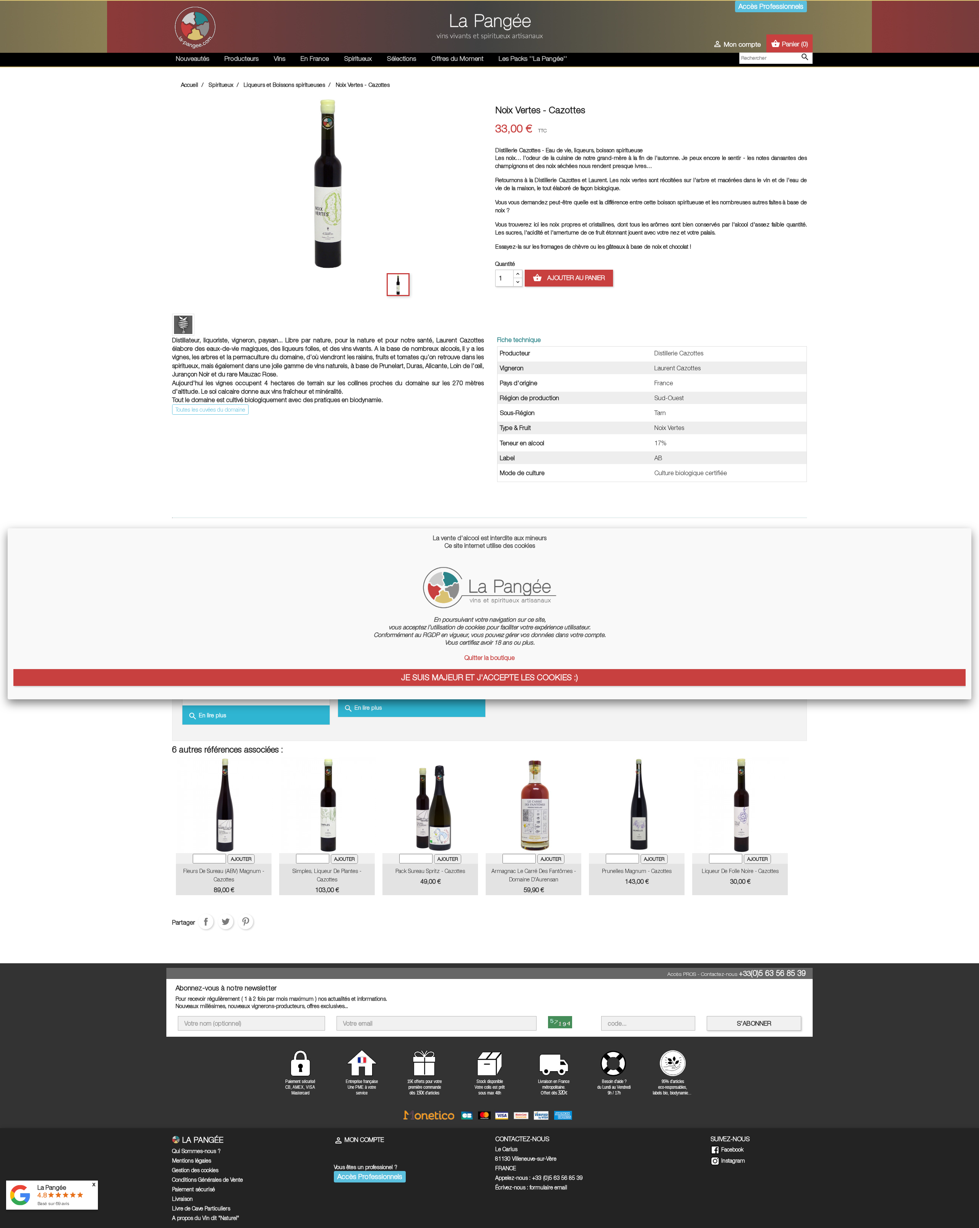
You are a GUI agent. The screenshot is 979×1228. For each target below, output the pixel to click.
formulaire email (548, 1187)
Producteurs (241, 58)
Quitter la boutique (489, 657)
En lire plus (207, 716)
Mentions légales (191, 1160)
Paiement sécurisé (193, 1189)
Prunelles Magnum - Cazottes (637, 871)
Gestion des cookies (195, 1170)
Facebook (731, 1149)
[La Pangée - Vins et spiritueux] (489, 30)
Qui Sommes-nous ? (196, 1151)
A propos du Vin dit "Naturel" (205, 1218)
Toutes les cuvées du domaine (210, 409)
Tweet (225, 921)
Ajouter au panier (569, 277)
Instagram (732, 1160)
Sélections (401, 58)
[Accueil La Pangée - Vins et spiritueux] (195, 26)
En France (315, 58)
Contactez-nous (719, 974)
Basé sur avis (53, 1203)
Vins (279, 58)
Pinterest (245, 921)
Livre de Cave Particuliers (201, 1208)
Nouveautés (192, 58)
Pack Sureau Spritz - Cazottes (430, 871)
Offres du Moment (457, 58)
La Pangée (51, 1187)
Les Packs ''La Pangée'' (533, 58)
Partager (205, 921)
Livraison (182, 1198)
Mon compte (359, 1139)
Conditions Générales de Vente (207, 1179)
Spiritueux (358, 58)
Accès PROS (681, 974)
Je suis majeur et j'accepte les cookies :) (489, 677)
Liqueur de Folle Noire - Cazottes (740, 871)
